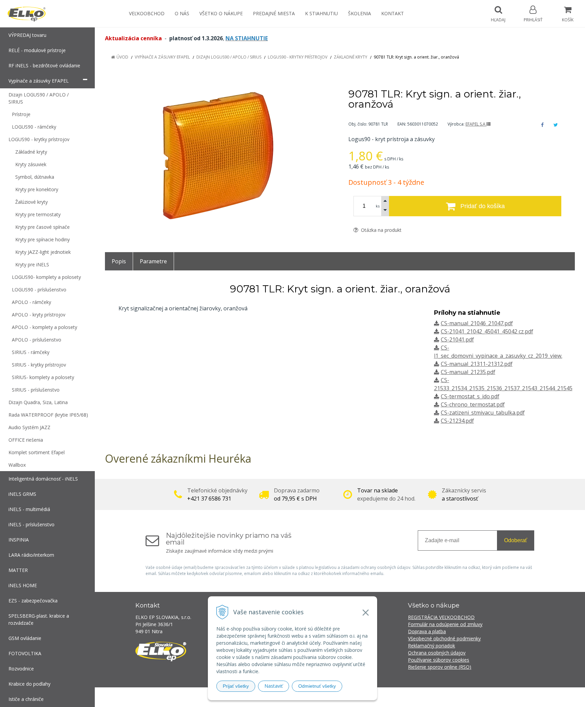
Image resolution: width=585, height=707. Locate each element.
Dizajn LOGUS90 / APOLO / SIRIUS (228, 57)
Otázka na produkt (381, 230)
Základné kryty (350, 57)
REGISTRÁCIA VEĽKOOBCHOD (441, 617)
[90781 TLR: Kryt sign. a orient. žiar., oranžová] (218, 156)
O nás (182, 13)
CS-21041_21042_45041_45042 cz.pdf (487, 331)
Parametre (153, 261)
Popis (119, 261)
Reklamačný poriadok (431, 645)
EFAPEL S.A (475, 124)
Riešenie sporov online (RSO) (439, 667)
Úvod (122, 57)
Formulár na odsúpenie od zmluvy (445, 624)
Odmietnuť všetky (317, 686)
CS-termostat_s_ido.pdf (470, 396)
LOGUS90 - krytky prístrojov (297, 57)
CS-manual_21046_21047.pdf (477, 323)
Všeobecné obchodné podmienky (444, 638)
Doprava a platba (427, 631)
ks (378, 205)
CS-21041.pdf (457, 339)
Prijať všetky (236, 686)
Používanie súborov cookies (438, 660)
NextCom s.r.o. (414, 697)
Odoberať (515, 540)
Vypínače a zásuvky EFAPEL (162, 57)
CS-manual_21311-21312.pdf (477, 364)
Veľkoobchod (147, 13)
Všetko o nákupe (221, 13)
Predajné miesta (274, 13)
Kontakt (392, 13)
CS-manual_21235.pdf (468, 372)
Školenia (359, 13)
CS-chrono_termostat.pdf (473, 404)
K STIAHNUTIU (321, 13)
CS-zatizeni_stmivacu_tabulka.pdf (483, 412)
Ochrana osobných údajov (436, 652)
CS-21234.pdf (457, 420)
